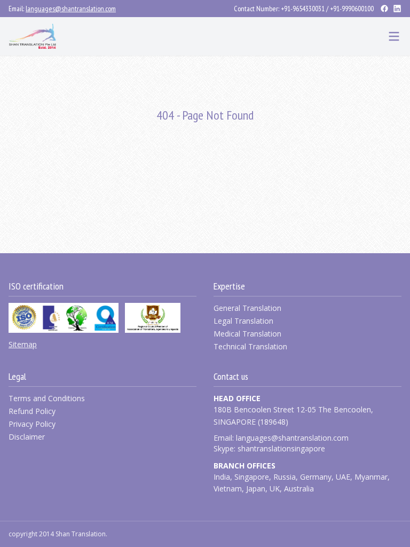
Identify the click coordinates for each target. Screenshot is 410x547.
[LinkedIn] (397, 8)
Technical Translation (250, 346)
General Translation (247, 308)
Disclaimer (27, 437)
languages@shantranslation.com (71, 8)
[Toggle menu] (394, 36)
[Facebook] (384, 8)
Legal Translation (243, 321)
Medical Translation (247, 334)
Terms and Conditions (47, 398)
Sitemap (23, 344)
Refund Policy (32, 411)
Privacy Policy (32, 424)
